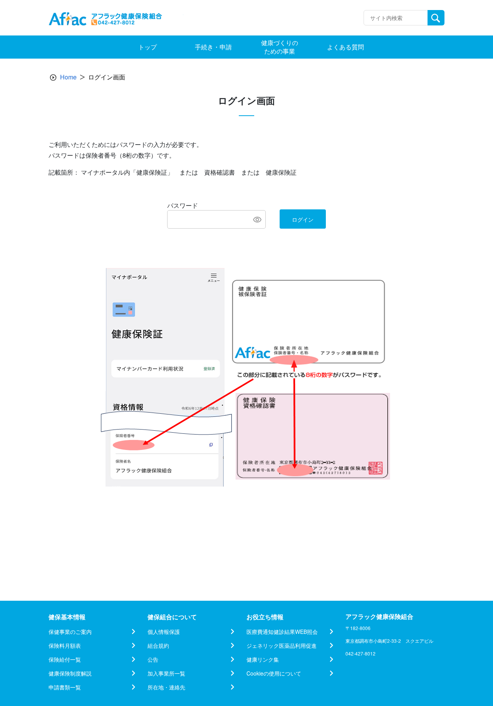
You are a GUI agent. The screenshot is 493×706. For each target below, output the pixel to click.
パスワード (182, 205)
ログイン (303, 219)
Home (68, 76)
